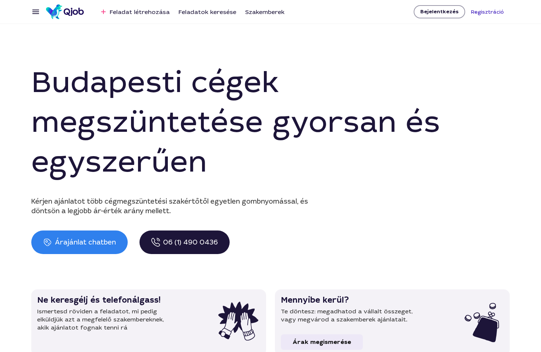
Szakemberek (264, 12)
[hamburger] (35, 11)
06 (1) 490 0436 (190, 242)
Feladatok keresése (207, 12)
